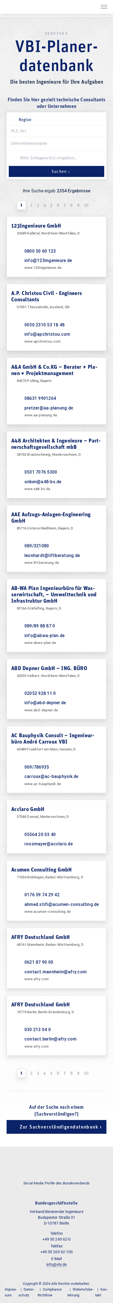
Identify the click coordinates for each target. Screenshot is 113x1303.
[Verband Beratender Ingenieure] (7, 7)
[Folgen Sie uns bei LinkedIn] (56, 1191)
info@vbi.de (56, 1264)
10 (86, 205)
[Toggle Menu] (104, 7)
